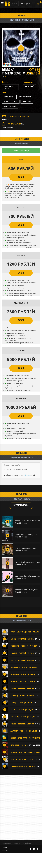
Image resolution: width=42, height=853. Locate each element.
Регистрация (26, 3)
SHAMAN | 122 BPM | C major (22, 717)
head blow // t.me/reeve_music (26, 590)
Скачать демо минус (21, 150)
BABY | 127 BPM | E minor (21, 702)
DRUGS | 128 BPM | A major (22, 724)
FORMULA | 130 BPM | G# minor (23, 667)
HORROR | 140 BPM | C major (22, 681)
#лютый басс (10, 102)
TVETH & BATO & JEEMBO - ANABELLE (25, 632)
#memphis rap (25, 97)
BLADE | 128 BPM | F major (21, 710)
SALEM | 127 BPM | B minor (22, 660)
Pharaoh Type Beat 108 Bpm (22, 766)
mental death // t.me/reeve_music (28, 562)
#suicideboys (10, 106)
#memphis (8, 97)
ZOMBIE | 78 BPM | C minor (22, 653)
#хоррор (27, 102)
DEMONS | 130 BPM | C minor (22, 674)
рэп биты (22, 16)
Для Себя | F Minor (19, 745)
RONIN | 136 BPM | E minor (21, 639)
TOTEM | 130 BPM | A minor (22, 695)
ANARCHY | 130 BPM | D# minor (23, 731)
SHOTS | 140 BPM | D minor (22, 688)
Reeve (7, 76)
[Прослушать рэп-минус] (7, 521)
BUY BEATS (17, 844)
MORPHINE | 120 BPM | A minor (23, 646)
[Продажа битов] (7, 4)
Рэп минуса (7, 844)
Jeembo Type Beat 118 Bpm (21, 759)
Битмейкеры (27, 844)
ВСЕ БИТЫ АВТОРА (21, 505)
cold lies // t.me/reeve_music (26, 548)
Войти (14, 3)
